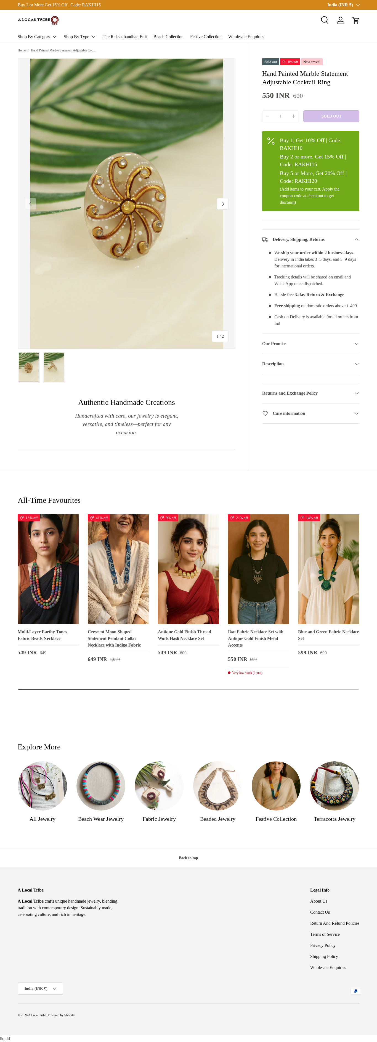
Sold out (331, 116)
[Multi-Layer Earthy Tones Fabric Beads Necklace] (48, 569)
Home (22, 50)
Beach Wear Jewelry (101, 819)
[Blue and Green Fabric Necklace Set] (328, 569)
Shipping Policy (324, 956)
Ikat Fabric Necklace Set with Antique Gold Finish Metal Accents (255, 638)
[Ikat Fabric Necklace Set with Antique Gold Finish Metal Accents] (258, 569)
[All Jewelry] (42, 786)
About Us (318, 901)
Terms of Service (325, 934)
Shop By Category (34, 36)
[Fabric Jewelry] (159, 786)
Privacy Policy (323, 945)
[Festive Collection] (276, 786)
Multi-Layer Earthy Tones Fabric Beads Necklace (42, 635)
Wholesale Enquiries (246, 36)
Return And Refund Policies (334, 923)
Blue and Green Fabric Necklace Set (328, 635)
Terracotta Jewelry (334, 819)
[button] (356, 20)
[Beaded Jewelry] (217, 786)
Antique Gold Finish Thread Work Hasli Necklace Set (184, 635)
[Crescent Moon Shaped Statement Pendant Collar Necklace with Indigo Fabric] (118, 569)
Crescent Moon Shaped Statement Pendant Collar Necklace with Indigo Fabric (114, 638)
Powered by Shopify (61, 1015)
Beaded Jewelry (217, 819)
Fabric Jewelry (159, 819)
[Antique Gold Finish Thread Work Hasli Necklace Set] (188, 569)
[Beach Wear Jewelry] (101, 786)
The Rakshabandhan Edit (125, 36)
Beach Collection (168, 36)
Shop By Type (76, 36)
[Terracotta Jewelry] (334, 786)
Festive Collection (206, 36)
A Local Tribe (37, 1015)
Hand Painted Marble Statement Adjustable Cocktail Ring (64, 50)
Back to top (188, 858)
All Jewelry (42, 819)
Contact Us (320, 912)
